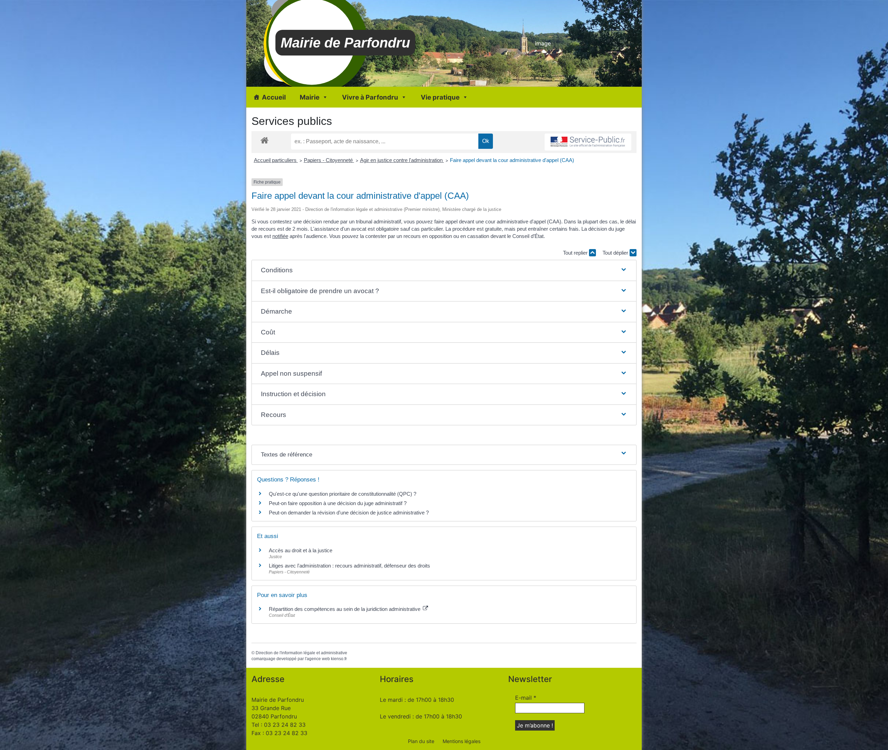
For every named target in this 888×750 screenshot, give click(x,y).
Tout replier (576, 253)
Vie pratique (440, 97)
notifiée (280, 236)
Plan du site (421, 741)
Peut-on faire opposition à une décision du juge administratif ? (338, 503)
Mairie (309, 97)
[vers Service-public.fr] (588, 142)
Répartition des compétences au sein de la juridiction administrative (345, 609)
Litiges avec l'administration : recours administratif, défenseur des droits (349, 566)
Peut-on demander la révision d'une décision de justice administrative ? (349, 512)
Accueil (274, 97)
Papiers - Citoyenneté (329, 160)
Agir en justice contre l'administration (402, 160)
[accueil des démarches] (264, 140)
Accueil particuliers (276, 160)
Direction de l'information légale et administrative (301, 652)
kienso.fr (339, 658)
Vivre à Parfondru (370, 97)
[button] (444, 270)
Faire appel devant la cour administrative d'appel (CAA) (512, 160)
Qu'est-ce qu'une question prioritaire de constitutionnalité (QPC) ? (342, 494)
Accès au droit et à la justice (300, 550)
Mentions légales (461, 741)
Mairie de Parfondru (345, 42)
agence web (318, 658)
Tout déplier (616, 253)
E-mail (525, 697)
